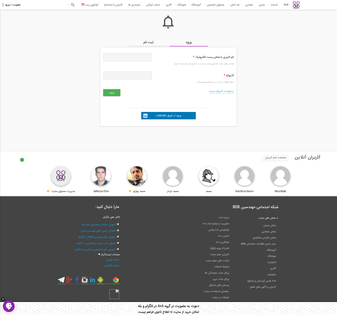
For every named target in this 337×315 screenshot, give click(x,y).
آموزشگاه (196, 5)
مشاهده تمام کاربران (275, 158)
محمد (209, 191)
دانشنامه (272, 275)
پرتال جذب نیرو (221, 279)
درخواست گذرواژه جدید (221, 91)
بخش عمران (269, 225)
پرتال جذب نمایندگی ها (217, 273)
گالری (169, 5)
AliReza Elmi (101, 191)
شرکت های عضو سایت (217, 261)
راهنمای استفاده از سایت (216, 291)
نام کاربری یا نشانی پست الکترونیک (213, 57)
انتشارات (271, 262)
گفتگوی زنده (91, 5)
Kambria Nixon (245, 191)
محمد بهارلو (139, 191)
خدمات (274, 5)
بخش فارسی (112, 260)
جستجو (72, 5)
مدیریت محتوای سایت (63, 191)
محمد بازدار (173, 191)
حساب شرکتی (153, 5)
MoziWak (280, 191)
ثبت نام (148, 42)
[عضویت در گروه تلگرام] (61, 281)
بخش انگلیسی (111, 265)
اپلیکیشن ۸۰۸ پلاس (218, 230)
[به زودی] (152, 137)
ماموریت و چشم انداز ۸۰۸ (216, 224)
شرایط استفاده (221, 267)
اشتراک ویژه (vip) (219, 248)
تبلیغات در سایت (220, 297)
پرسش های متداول (219, 285)
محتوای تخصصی (215, 5)
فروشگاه (181, 5)
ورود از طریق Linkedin (168, 115)
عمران (262, 5)
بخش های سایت (267, 218)
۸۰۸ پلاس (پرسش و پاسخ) (261, 281)
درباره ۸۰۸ (224, 218)
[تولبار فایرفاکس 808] (108, 281)
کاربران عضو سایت (219, 254)
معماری (249, 5)
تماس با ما (223, 236)
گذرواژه (229, 75)
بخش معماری (269, 232)
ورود (189, 42)
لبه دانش (234, 5)
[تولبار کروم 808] (116, 281)
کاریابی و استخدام (113, 5)
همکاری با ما (222, 242)
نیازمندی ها (134, 5)
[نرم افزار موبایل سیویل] (100, 281)
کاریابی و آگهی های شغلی (262, 287)
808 (286, 5)
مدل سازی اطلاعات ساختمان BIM (258, 244)
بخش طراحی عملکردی (264, 238)
